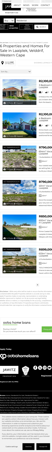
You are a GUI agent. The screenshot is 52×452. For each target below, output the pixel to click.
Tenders (45, 403)
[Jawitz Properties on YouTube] (49, 368)
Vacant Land (21, 403)
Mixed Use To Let (43, 405)
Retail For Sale (4, 400)
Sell (39, 407)
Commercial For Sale (29, 398)
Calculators (3, 412)
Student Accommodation (28, 407)
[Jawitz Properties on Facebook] (35, 368)
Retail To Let (4, 407)
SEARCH (43, 27)
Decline (28, 446)
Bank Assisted (37, 403)
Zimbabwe (32, 412)
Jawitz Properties (14, 42)
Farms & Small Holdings (8, 403)
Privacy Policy (38, 430)
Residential (25, 42)
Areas (29, 410)
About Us (40, 412)
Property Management (18, 410)
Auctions (28, 403)
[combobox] (12, 1)
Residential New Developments (10, 398)
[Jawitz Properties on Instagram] (45, 368)
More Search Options (27, 27)
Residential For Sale (17, 395)
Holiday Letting (14, 407)
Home (8, 395)
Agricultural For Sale (31, 400)
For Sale (32, 42)
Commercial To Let (19, 405)
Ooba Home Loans (14, 412)
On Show (44, 407)
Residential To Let (5, 405)
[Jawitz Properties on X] (40, 368)
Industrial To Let (31, 405)
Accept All (43, 446)
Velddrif (38, 42)
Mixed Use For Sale (17, 400)
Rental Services (5, 410)
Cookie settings (12, 446)
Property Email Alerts (39, 410)
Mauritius (25, 412)
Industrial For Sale (43, 398)
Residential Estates (31, 395)
